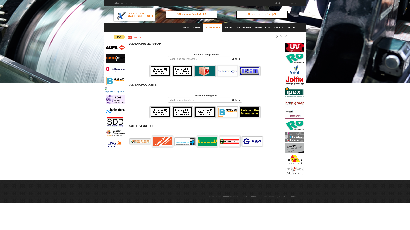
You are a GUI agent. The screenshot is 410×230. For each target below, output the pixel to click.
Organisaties (262, 28)
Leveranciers (212, 28)
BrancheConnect (229, 197)
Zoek (237, 58)
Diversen (229, 28)
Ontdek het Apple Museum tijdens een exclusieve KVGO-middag (179, 38)
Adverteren (279, 3)
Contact (293, 3)
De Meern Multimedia (248, 197)
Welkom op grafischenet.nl (124, 3)
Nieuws (197, 28)
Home (186, 28)
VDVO (282, 197)
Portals (278, 28)
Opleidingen (244, 28)
